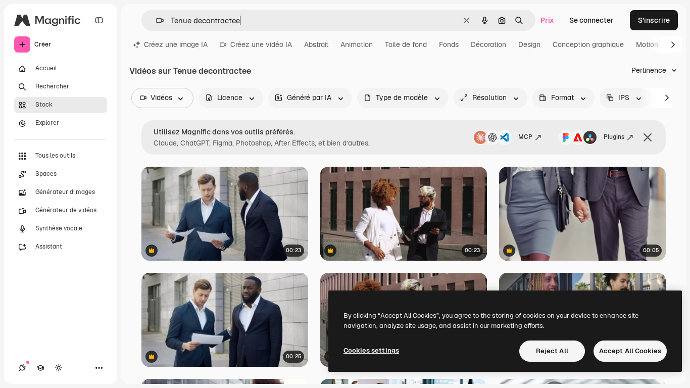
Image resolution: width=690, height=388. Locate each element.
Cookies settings (371, 350)
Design (529, 44)
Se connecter (591, 20)
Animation (356, 44)
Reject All (552, 351)
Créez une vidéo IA (261, 44)
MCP (525, 137)
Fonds (449, 44)
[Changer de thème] (59, 368)
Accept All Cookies (630, 351)
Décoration (488, 44)
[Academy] (40, 368)
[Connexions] (22, 368)
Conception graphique (588, 44)
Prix (547, 20)
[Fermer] (648, 137)
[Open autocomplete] (156, 20)
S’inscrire (654, 20)
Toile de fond (406, 44)
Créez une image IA (176, 44)
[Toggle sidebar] (99, 20)
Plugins (614, 137)
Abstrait (316, 44)
